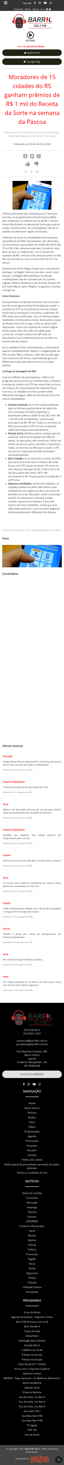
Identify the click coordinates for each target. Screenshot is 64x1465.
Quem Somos (32, 1108)
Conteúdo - (18, 9)
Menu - (29, 9)
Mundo (32, 1235)
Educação (32, 1202)
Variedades (32, 1292)
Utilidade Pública (32, 1287)
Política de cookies (32, 1159)
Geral (32, 1230)
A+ (41, 9)
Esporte (32, 1212)
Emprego (32, 1207)
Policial (32, 1245)
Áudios (32, 1117)
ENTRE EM (32, 1074)
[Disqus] (32, 621)
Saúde (32, 1268)
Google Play (33, 61)
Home (32, 1103)
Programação (32, 1131)
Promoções (32, 1141)
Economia (32, 1198)
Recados (32, 1150)
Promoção (32, 1254)
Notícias (32, 1112)
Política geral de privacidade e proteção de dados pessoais (32, 1166)
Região (32, 1259)
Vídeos (32, 1126)
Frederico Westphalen (32, 1226)
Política (32, 1249)
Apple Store (33, 52)
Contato (32, 1155)
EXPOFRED (32, 1221)
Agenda (32, 1136)
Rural (32, 1263)
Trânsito (32, 1282)
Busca (36, 9)
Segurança (32, 1273)
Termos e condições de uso (32, 1172)
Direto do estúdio (32, 1193)
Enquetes (32, 1145)
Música (32, 1240)
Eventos (32, 1216)
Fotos (32, 1122)
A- (45, 9)
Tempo (32, 1277)
